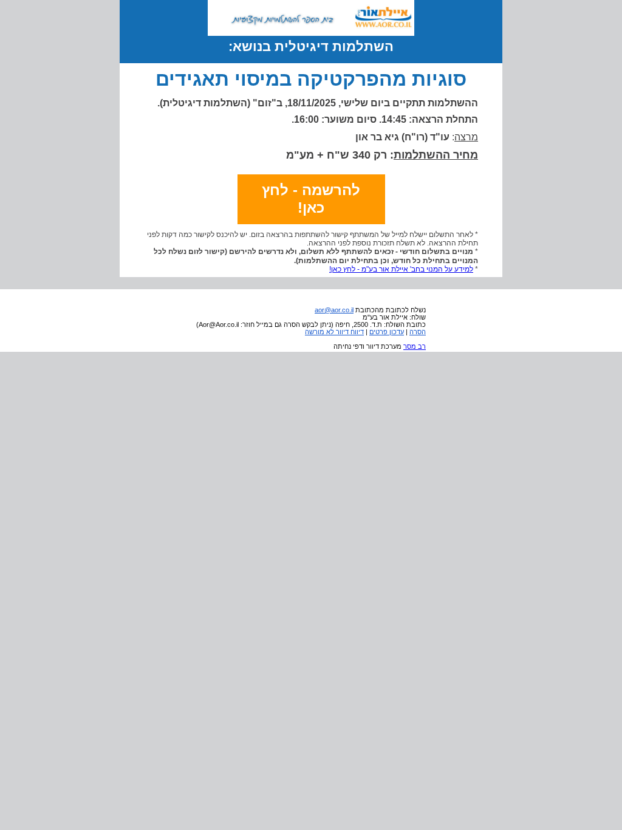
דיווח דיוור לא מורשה (334, 331)
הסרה (417, 331)
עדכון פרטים (386, 331)
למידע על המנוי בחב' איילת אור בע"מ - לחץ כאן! (401, 269)
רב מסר (414, 346)
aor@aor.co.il (334, 310)
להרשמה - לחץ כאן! (311, 199)
